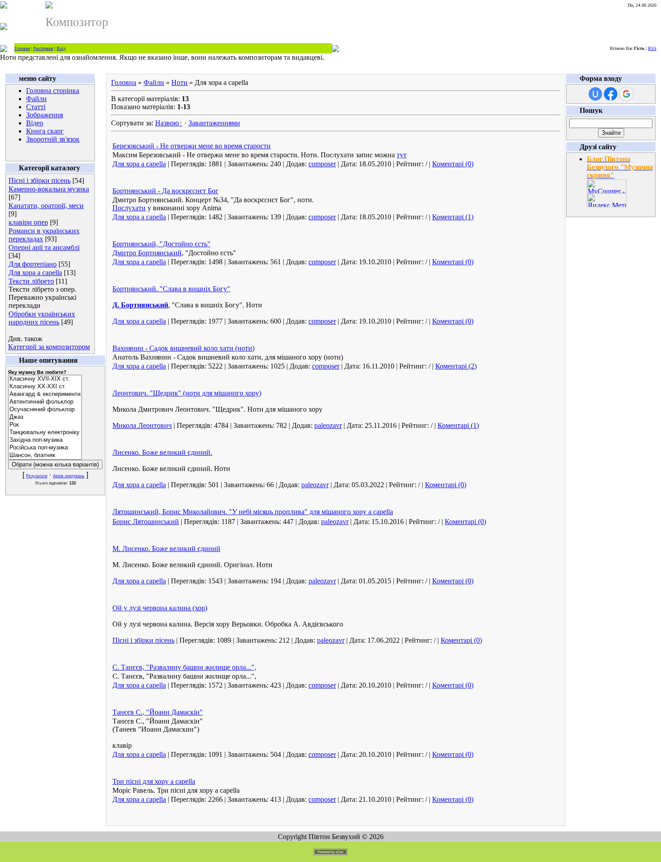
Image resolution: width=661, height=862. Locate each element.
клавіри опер (28, 222)
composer (322, 164)
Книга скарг (45, 131)
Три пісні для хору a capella (153, 781)
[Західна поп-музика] (45, 440)
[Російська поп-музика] (45, 448)
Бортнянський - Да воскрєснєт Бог (165, 191)
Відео (34, 123)
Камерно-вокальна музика (49, 189)
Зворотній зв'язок (53, 139)
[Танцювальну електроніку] (45, 432)
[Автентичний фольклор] (45, 402)
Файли (36, 98)
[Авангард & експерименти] (45, 394)
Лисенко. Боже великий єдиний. (162, 452)
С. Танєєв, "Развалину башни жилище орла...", (184, 667)
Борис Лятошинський (145, 521)
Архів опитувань (69, 476)
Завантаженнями (214, 123)
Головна (22, 48)
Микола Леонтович (142, 425)
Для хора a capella (35, 272)
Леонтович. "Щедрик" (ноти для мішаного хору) (186, 393)
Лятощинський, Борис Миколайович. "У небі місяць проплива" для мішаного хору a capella (252, 511)
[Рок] (45, 425)
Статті (35, 107)
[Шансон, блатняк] (45, 455)
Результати (36, 476)
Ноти (179, 82)
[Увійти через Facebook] (610, 94)
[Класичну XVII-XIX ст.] (45, 379)
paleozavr (328, 425)
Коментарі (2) (456, 366)
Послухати (129, 208)
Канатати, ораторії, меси (46, 205)
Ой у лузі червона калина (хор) (159, 608)
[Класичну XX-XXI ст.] (45, 387)
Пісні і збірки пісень (40, 180)
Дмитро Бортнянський (147, 253)
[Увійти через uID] (595, 94)
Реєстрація (43, 48)
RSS (652, 48)
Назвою (167, 123)
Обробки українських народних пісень (42, 318)
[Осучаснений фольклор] (45, 409)
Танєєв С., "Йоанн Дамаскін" (157, 712)
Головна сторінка (52, 90)
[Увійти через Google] (626, 94)
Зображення (44, 115)
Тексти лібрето (31, 281)
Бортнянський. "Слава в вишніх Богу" (171, 289)
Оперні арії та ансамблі (44, 247)
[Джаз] (45, 417)
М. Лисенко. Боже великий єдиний (166, 548)
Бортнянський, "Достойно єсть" (161, 244)
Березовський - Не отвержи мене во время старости (191, 146)
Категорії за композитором (49, 347)
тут (401, 155)
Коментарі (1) (452, 217)
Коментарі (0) (452, 164)
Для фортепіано (33, 264)
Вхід (61, 48)
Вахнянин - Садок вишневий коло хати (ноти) (183, 348)
